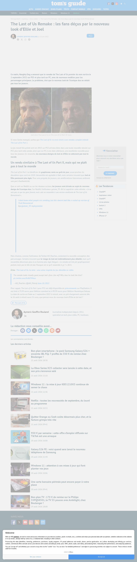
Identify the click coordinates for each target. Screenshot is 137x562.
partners (16, 537)
